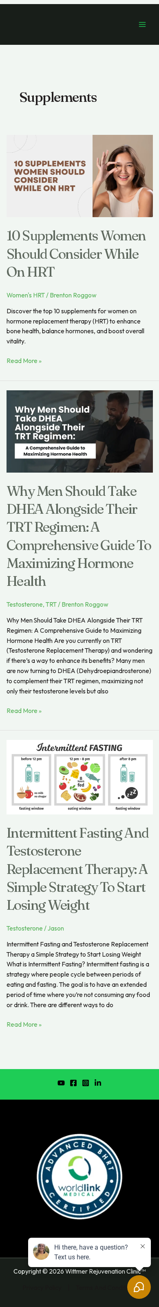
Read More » (24, 360)
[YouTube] (61, 1083)
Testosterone (25, 604)
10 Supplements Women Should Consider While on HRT (76, 253)
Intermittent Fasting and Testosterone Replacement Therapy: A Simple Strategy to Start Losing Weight (78, 868)
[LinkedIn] (98, 1083)
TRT (51, 604)
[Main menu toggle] (142, 24)
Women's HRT (26, 295)
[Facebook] (73, 1083)
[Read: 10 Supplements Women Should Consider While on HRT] (80, 175)
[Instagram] (85, 1083)
